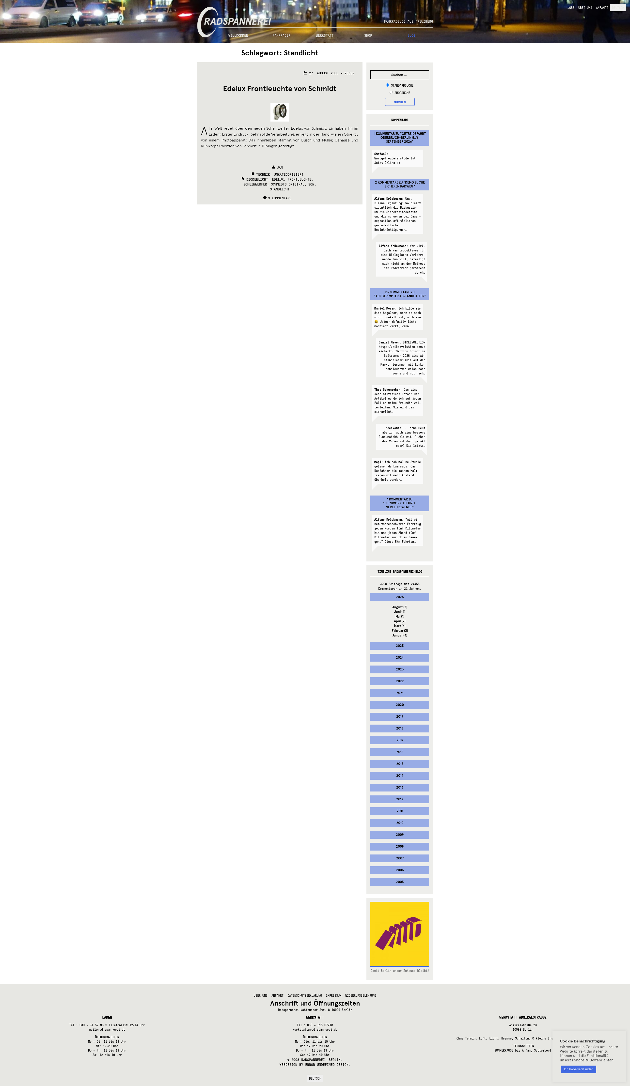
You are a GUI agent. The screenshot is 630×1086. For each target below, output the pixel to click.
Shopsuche (402, 93)
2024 (400, 658)
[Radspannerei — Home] (315, 14)
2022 (400, 681)
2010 (399, 823)
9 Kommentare (280, 197)
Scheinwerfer (255, 184)
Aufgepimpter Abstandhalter (400, 296)
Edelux (278, 179)
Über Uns (585, 7)
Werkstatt (325, 35)
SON (311, 184)
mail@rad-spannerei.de (107, 1029)
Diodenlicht (257, 179)
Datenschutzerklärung (304, 995)
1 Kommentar (384, 134)
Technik (263, 174)
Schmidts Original (287, 184)
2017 (399, 740)
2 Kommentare (386, 183)
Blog (411, 35)
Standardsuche (402, 85)
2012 (399, 799)
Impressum (333, 995)
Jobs (570, 7)
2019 (399, 717)
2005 (400, 882)
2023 (400, 669)
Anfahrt (602, 7)
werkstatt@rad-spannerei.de (315, 1029)
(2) (399, 607)
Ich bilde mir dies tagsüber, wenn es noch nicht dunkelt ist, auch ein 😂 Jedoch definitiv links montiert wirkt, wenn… (397, 317)
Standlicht (280, 188)
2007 (400, 858)
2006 (400, 870)
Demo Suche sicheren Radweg (405, 184)
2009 (400, 835)
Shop (368, 35)
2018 (399, 728)
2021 (399, 693)
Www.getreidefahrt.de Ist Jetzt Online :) (395, 158)
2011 (400, 811)
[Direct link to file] (279, 112)
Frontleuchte (299, 179)
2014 (399, 776)
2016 (399, 752)
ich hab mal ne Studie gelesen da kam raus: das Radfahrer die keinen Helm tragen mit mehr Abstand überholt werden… (397, 471)
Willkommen (238, 35)
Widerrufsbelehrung (360, 995)
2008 (400, 847)
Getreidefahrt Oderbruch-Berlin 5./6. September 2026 (403, 138)
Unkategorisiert (288, 174)
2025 (400, 646)
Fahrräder (281, 35)
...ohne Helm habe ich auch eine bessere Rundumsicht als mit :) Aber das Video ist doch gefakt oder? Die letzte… (402, 437)
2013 (399, 788)
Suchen (400, 101)
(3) (400, 631)
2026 (400, 597)
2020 (400, 705)
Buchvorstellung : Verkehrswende (400, 505)
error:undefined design (326, 1064)
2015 (399, 764)
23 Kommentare (397, 292)
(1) (399, 617)
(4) (399, 612)
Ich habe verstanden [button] (578, 1069)
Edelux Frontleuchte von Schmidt (279, 88)
